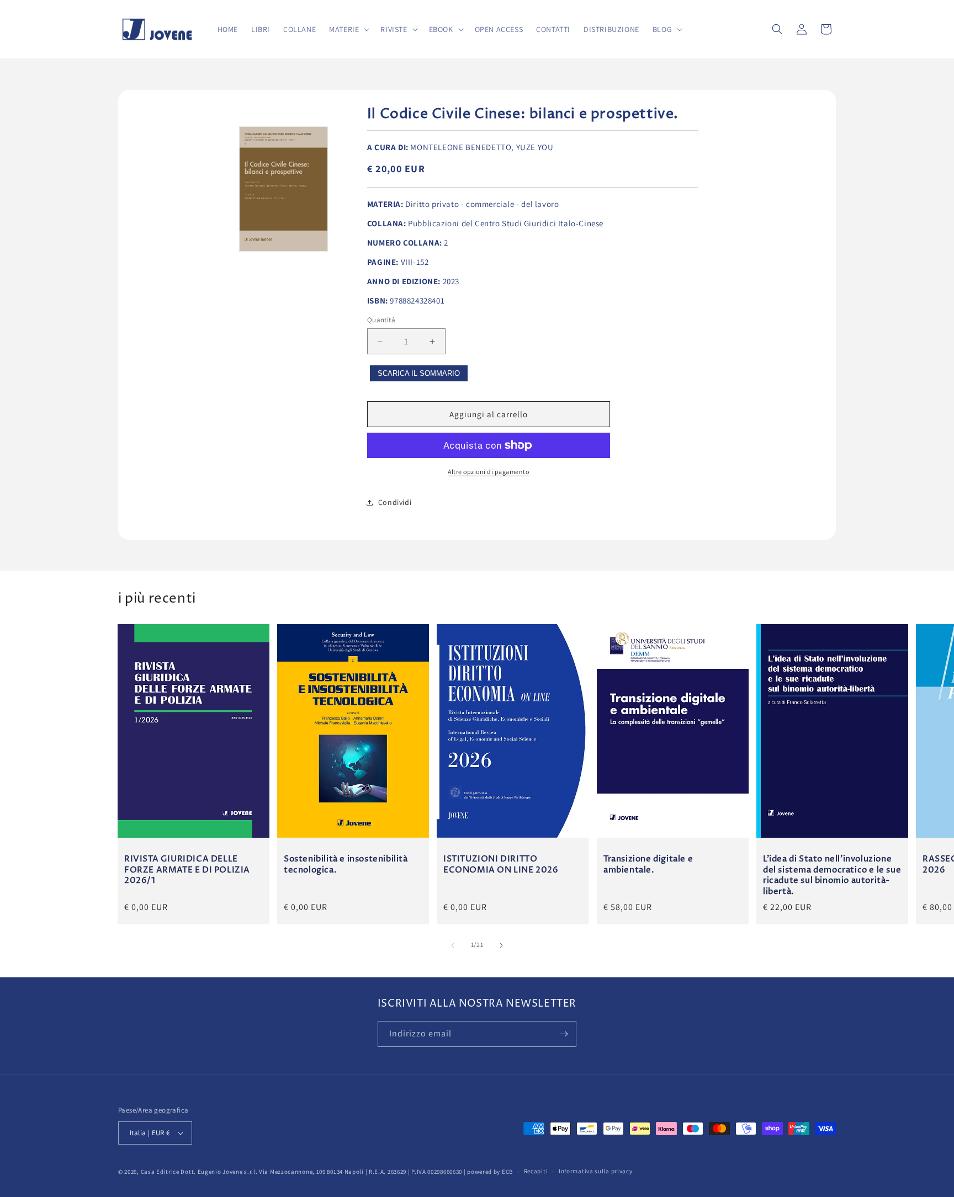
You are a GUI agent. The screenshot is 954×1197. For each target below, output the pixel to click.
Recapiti (536, 1171)
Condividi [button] (394, 502)
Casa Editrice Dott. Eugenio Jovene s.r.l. (199, 1171)
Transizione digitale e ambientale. (648, 865)
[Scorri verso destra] (501, 945)
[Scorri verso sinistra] (453, 945)
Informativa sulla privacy (596, 1171)
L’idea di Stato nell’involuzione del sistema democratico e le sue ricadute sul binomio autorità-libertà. (832, 875)
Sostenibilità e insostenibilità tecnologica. (346, 865)
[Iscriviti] (564, 1034)
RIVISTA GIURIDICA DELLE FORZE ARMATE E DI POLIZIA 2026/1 (187, 870)
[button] (348, 29)
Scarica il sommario (419, 373)
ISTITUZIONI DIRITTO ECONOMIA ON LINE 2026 (501, 865)
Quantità (381, 319)
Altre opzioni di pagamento (488, 471)
